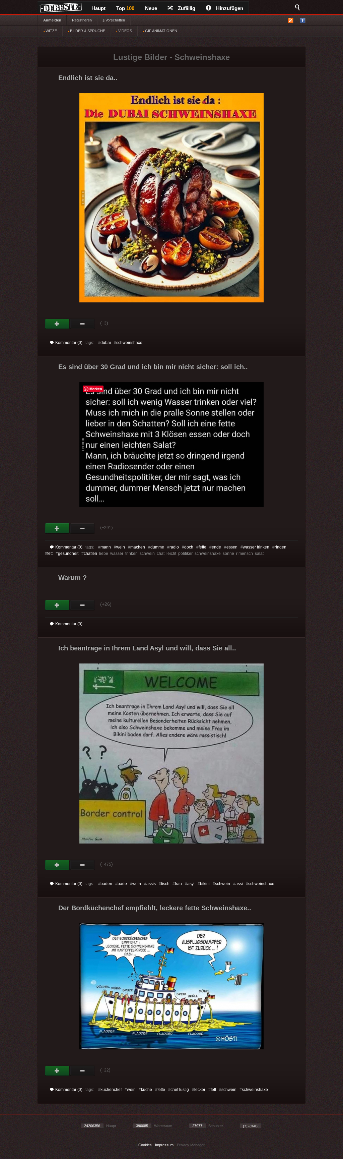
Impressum (164, 1145)
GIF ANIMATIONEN (160, 31)
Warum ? (72, 577)
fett (50, 553)
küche (146, 1089)
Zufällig (186, 8)
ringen (280, 547)
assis (151, 883)
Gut (57, 323)
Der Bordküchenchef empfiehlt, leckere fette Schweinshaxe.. (154, 908)
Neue (151, 8)
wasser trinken (256, 547)
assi (239, 883)
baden (106, 883)
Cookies (145, 1145)
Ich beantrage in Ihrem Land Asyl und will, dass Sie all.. (147, 648)
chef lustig (179, 1089)
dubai (105, 342)
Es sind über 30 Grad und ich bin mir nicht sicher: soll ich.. (153, 366)
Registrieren (82, 20)
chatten (90, 553)
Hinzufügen (229, 8)
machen (137, 547)
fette (202, 547)
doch (188, 547)
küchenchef (111, 1089)
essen (231, 547)
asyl (191, 883)
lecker (199, 1089)
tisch (165, 883)
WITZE (51, 31)
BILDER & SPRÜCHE (87, 31)
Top (125, 8)
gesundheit (68, 553)
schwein (222, 883)
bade (122, 883)
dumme (157, 547)
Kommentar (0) (68, 342)
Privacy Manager (191, 1145)
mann (105, 547)
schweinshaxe (129, 342)
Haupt (98, 8)
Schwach (82, 323)
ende (216, 547)
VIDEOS (124, 31)
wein (120, 547)
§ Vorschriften (113, 20)
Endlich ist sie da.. (88, 77)
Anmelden (52, 20)
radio (174, 547)
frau (178, 883)
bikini (205, 883)
